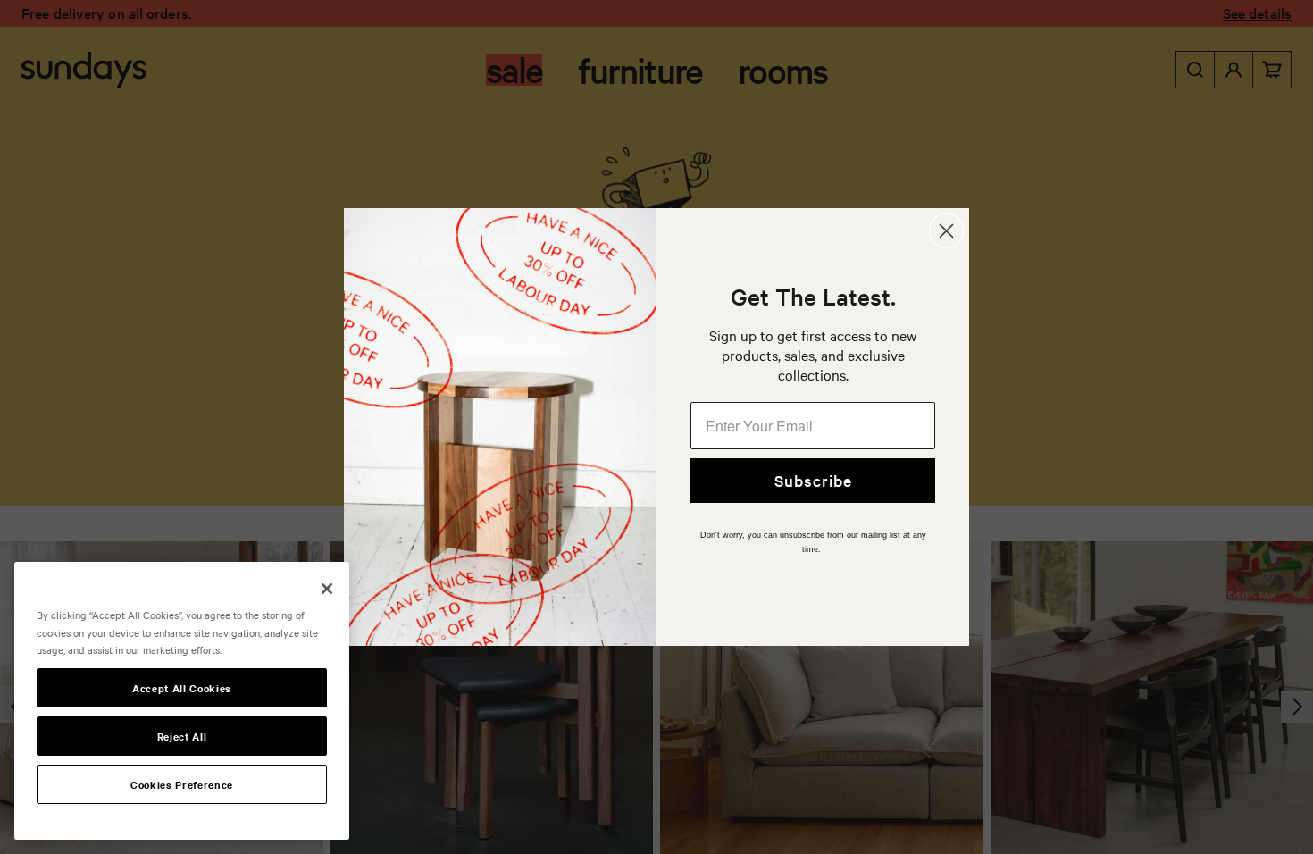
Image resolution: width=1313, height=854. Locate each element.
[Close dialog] (946, 231)
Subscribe (813, 480)
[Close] (327, 588)
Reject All (182, 736)
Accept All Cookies (181, 688)
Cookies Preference (181, 784)
